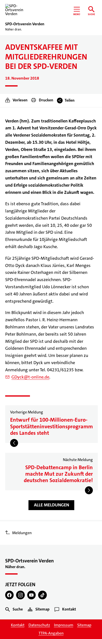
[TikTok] (42, 595)
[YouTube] (31, 595)
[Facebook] (9, 595)
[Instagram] (20, 595)
